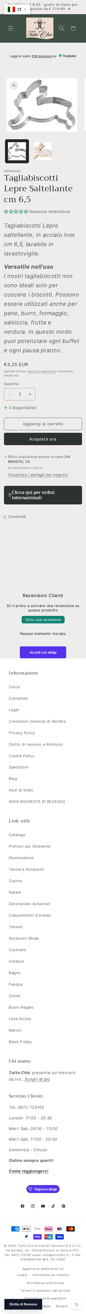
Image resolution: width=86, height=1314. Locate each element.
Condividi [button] (17, 516)
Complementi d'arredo (30, 915)
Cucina (15, 881)
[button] (11, 28)
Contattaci (18, 698)
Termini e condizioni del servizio (46, 1290)
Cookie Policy (21, 756)
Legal (14, 710)
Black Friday (20, 1042)
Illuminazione (21, 858)
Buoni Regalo (21, 1007)
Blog (13, 778)
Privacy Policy (22, 733)
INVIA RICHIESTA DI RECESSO (37, 801)
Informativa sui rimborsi (50, 1275)
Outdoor (16, 961)
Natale (15, 892)
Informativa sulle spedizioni (45, 1298)
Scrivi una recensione (43, 619)
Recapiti (62, 1306)
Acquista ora (42, 439)
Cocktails (17, 950)
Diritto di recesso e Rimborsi (36, 744)
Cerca (14, 687)
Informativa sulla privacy (45, 1283)
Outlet (15, 996)
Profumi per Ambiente (29, 846)
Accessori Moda (24, 938)
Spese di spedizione (42, 371)
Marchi (15, 1030)
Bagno (15, 973)
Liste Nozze (20, 1019)
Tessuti (16, 927)
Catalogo (17, 835)
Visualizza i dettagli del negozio (38, 475)
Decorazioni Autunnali (29, 904)
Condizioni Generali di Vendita (37, 721)
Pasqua (15, 984)
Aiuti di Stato (21, 790)
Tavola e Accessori (26, 869)
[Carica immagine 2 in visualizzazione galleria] (43, 151)
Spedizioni (18, 767)
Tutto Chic (26, 1245)
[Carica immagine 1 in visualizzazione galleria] (17, 151)
